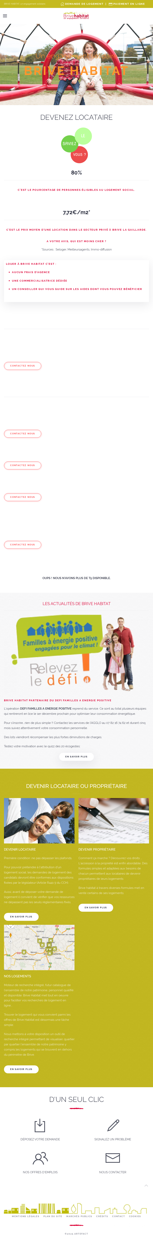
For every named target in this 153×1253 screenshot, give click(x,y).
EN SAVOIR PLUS (21, 916)
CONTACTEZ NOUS (22, 366)
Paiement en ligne (129, 3)
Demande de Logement (84, 3)
